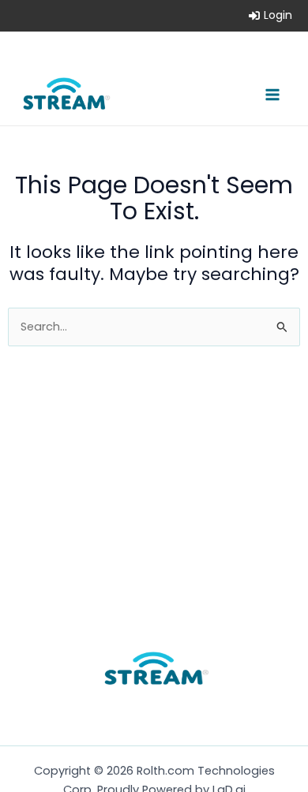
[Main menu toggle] (272, 94)
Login (278, 15)
